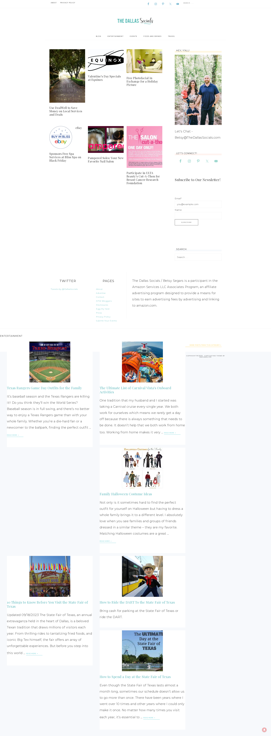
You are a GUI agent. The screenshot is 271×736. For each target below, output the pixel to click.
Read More (12, 435)
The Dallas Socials (135, 20)
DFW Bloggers (104, 301)
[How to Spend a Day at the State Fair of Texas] (142, 650)
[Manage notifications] (264, 730)
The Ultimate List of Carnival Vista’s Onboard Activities (135, 390)
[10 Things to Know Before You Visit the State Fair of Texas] (50, 576)
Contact (100, 297)
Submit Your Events (106, 320)
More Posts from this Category (205, 345)
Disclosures (102, 305)
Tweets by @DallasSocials (64, 289)
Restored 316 (205, 357)
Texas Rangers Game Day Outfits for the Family (44, 388)
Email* (178, 198)
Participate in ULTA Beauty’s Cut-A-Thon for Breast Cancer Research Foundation (143, 178)
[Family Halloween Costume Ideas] (142, 468)
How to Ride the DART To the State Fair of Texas (137, 602)
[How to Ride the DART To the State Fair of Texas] (142, 576)
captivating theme (213, 356)
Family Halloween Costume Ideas (126, 494)
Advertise (101, 293)
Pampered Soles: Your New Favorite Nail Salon (105, 159)
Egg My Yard (102, 309)
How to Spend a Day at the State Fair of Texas (135, 676)
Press (99, 313)
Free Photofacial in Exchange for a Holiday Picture (142, 81)
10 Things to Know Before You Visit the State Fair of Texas (47, 604)
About (99, 289)
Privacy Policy (103, 316)
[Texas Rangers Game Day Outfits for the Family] (50, 362)
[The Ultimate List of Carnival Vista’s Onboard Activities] (142, 362)
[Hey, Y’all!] (198, 90)
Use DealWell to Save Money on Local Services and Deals (65, 111)
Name (178, 210)
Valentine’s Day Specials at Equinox (104, 78)
